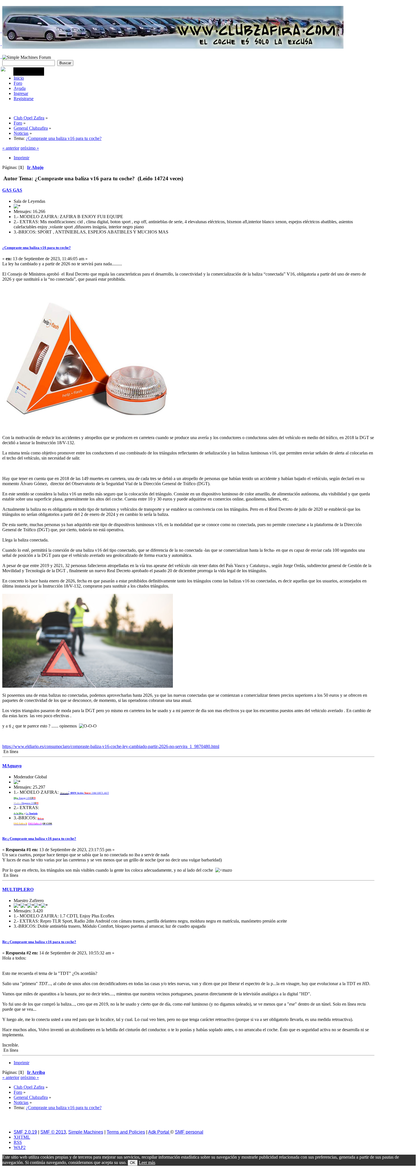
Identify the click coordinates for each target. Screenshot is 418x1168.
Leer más (147, 1162)
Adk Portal (159, 1132)
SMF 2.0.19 (25, 1132)
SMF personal (189, 1132)
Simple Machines (85, 1132)
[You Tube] (1, 56)
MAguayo (12, 765)
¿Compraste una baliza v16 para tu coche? (36, 247)
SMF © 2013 (53, 1132)
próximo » (29, 148)
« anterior (10, 148)
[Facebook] (1, 43)
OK (132, 1163)
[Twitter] (1, 31)
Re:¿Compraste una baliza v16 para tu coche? (39, 838)
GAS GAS (12, 190)
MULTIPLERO (18, 889)
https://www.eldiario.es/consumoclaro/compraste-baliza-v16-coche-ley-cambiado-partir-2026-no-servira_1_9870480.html (110, 746)
